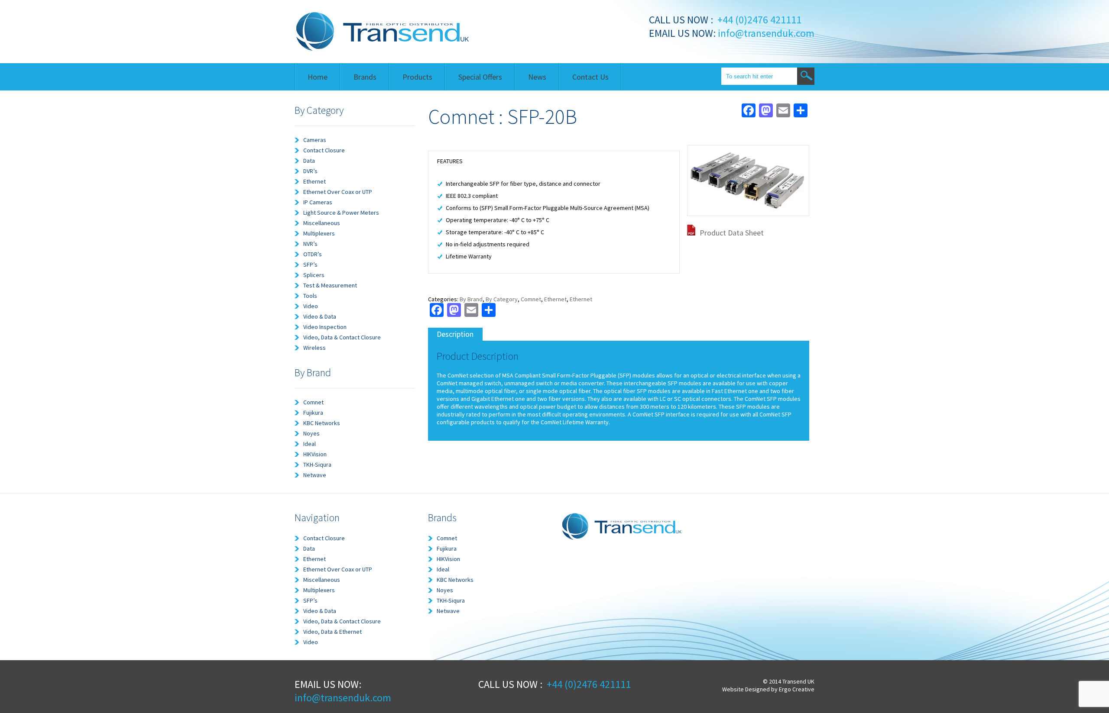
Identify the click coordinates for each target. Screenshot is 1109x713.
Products (417, 77)
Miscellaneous (321, 223)
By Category (502, 299)
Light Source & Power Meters (341, 212)
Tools (310, 296)
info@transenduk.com (765, 33)
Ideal (309, 444)
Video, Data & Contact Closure (342, 337)
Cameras (314, 140)
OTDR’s (312, 254)
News (537, 77)
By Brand (471, 299)
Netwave (314, 475)
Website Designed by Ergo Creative (768, 689)
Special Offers (480, 77)
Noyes (311, 433)
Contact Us (590, 77)
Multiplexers (319, 233)
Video (310, 306)
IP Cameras (317, 202)
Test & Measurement (330, 285)
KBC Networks (321, 423)
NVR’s (310, 244)
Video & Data (319, 316)
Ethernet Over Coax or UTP (337, 192)
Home (318, 77)
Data (309, 161)
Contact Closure (324, 150)
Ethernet (314, 181)
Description (455, 334)
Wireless (314, 348)
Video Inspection (325, 327)
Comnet (313, 402)
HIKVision (315, 454)
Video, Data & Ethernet (332, 632)
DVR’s (310, 171)
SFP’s (310, 264)
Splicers (313, 275)
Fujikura (313, 412)
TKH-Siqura (317, 464)
